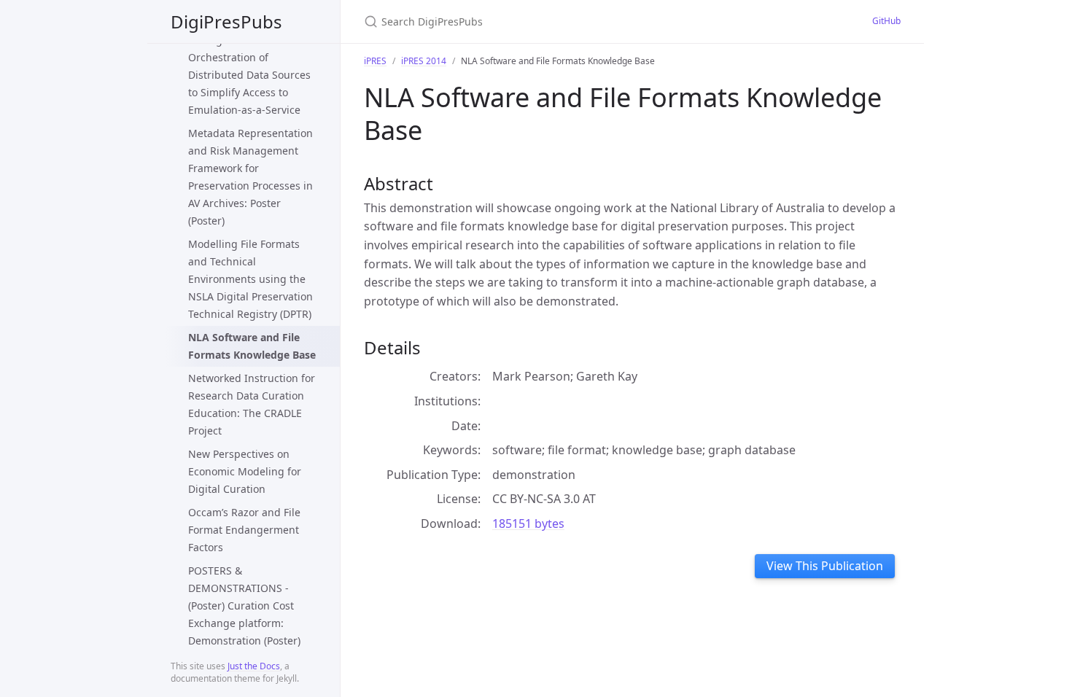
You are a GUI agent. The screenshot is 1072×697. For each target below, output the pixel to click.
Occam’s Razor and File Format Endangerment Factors (244, 529)
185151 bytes (528, 523)
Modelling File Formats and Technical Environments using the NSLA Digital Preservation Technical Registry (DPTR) (250, 279)
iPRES (375, 61)
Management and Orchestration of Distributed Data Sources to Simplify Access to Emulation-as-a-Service (249, 75)
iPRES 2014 (423, 61)
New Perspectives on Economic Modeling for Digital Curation (244, 471)
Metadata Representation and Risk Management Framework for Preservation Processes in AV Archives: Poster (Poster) (250, 176)
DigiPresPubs (226, 21)
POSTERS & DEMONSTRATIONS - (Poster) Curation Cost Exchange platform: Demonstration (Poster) (244, 605)
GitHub (886, 21)
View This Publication (824, 566)
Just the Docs (254, 666)
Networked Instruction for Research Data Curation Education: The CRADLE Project (251, 404)
